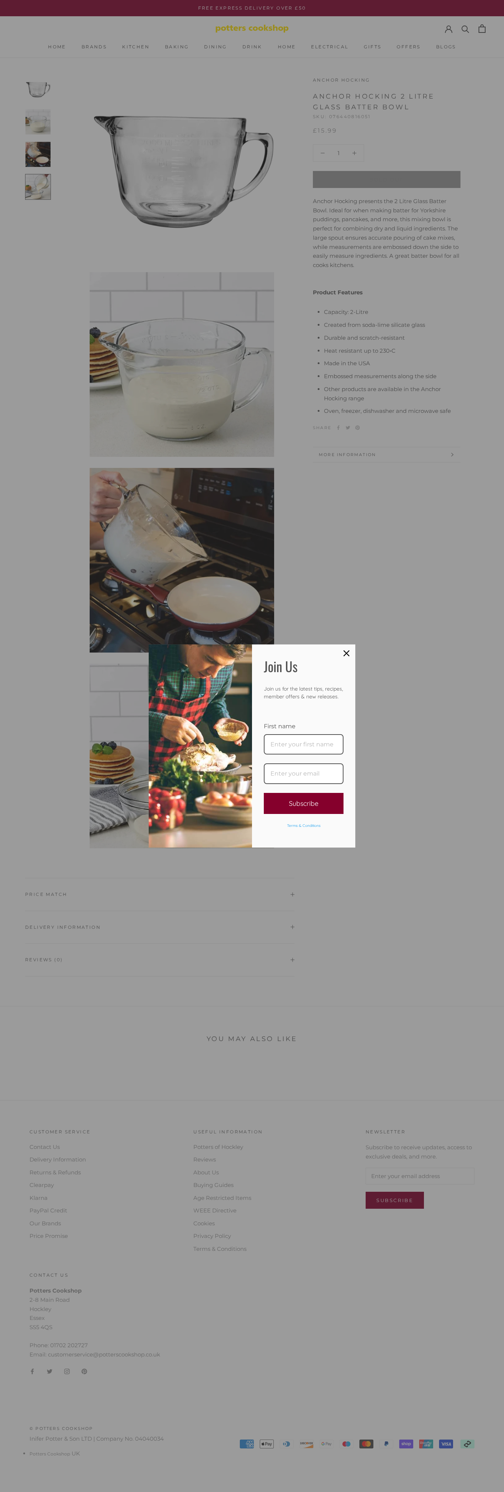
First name (280, 726)
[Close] (346, 653)
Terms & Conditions (304, 825)
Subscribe (303, 803)
